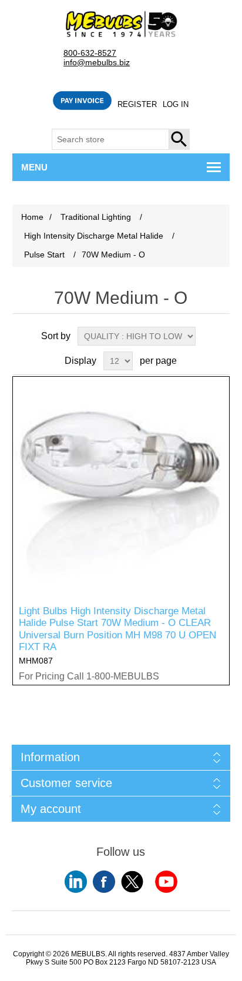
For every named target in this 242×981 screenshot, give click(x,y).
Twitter (132, 881)
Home (32, 217)
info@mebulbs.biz (96, 62)
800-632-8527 (89, 53)
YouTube (76, 881)
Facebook (104, 881)
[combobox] (110, 139)
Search (180, 139)
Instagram (166, 881)
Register (137, 104)
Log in (176, 104)
